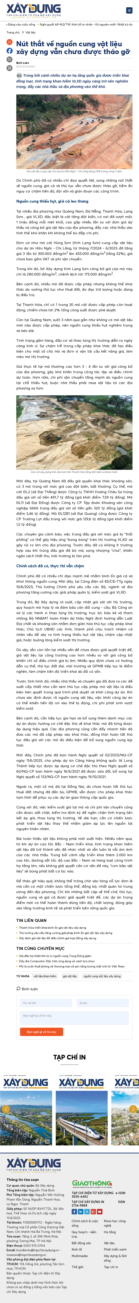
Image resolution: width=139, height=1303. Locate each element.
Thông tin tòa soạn (23, 1179)
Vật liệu (109, 1243)
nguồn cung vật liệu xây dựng (102, 976)
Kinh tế (77, 1249)
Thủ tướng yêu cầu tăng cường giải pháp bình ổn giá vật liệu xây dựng (65, 933)
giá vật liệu (70, 976)
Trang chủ (13, 32)
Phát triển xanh (115, 1249)
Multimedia (80, 1256)
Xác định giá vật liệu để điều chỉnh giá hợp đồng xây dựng (57, 938)
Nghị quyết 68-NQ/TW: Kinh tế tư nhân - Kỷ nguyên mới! (51, 24)
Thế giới (77, 1267)
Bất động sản (81, 1243)
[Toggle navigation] (129, 10)
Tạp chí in (111, 1267)
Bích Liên (22, 63)
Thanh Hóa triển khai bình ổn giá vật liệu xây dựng (52, 927)
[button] (133, 1109)
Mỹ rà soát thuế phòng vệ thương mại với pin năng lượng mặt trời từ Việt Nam (72, 966)
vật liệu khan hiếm (45, 976)
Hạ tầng (110, 1232)
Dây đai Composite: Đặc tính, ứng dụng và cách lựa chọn (57, 961)
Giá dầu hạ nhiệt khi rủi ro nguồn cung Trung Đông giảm (55, 956)
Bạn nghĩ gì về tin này (41, 1032)
